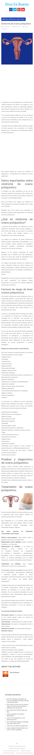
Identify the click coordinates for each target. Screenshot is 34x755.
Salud (18, 19)
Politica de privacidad (8, 753)
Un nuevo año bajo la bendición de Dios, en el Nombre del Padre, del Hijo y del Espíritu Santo (18, 700)
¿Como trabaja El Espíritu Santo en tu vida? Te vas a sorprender (17, 728)
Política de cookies (25, 750)
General (6, 19)
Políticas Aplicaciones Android (17, 748)
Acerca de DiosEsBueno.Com (11, 750)
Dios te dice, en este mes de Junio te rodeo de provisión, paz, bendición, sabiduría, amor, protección (17, 706)
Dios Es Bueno (17, 4)
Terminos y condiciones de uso (24, 753)
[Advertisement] (17, 83)
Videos (22, 19)
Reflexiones (12, 19)
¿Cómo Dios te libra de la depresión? (17, 726)
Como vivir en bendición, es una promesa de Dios (16, 718)
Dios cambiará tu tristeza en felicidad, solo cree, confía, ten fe (17, 722)
